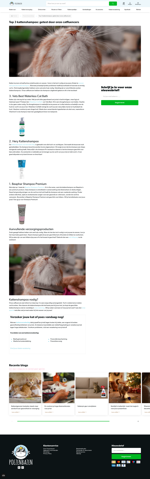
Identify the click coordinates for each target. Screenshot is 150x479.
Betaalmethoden (81, 449)
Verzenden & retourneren (84, 450)
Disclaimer (46, 452)
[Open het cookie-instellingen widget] (3, 475)
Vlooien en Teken (56, 9)
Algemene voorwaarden (50, 450)
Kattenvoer (12, 9)
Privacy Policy (47, 453)
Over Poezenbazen (49, 449)
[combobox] (81, 3)
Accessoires (99, 9)
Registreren (119, 102)
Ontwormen (42, 9)
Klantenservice (80, 452)
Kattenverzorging (27, 9)
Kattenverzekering (114, 9)
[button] (12, 421)
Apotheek (127, 9)
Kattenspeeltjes (72, 9)
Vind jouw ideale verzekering (20, 348)
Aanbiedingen (87, 9)
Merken (138, 9)
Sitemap (78, 453)
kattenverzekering (23, 322)
